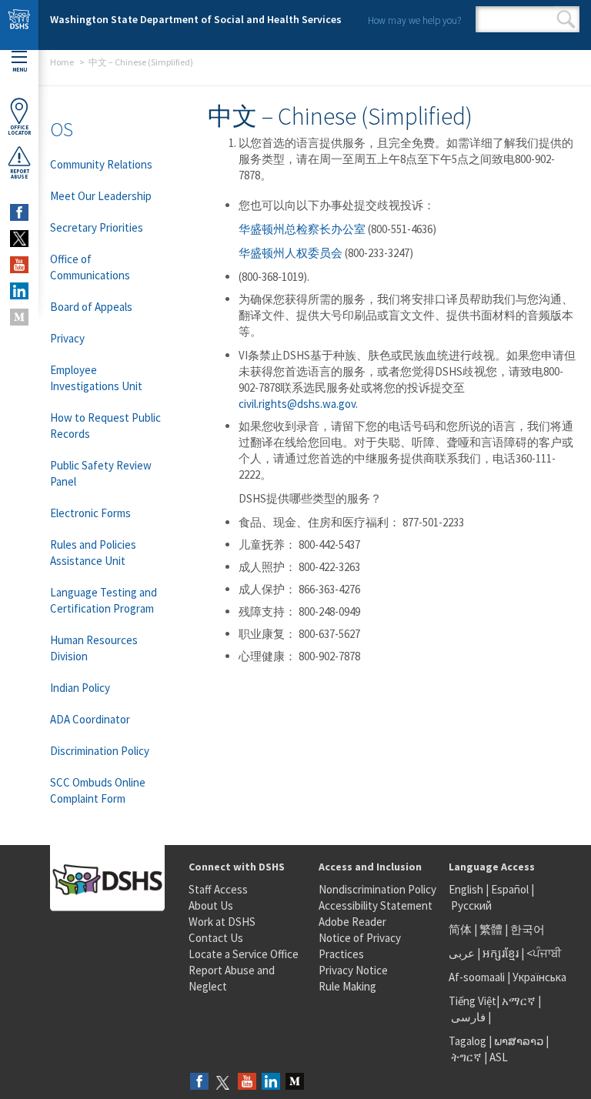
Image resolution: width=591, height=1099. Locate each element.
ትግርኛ (466, 1057)
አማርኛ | (521, 1001)
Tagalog (467, 1041)
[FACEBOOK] (19, 212)
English (467, 889)
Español (510, 889)
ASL (498, 1057)
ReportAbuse (19, 174)
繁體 (492, 929)
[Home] (19, 25)
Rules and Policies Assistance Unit (93, 552)
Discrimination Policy (99, 750)
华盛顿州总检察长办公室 (302, 229)
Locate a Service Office (244, 954)
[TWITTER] (19, 238)
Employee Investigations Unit (96, 377)
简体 (460, 929)
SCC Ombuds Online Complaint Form (97, 790)
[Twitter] (223, 1082)
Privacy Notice (353, 970)
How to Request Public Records (105, 425)
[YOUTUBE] (19, 265)
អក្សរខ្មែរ (500, 953)
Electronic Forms (90, 513)
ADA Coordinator (90, 719)
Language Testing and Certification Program (103, 600)
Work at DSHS (222, 921)
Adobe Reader (352, 921)
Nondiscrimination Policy (377, 889)
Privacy (67, 338)
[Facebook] (199, 1082)
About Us (211, 905)
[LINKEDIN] (19, 291)
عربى (462, 953)
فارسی (467, 1017)
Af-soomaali (477, 977)
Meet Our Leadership (101, 196)
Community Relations (101, 164)
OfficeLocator (19, 130)
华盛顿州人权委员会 (290, 253)
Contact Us (216, 937)
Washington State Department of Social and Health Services (196, 19)
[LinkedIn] (271, 1082)
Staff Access (218, 889)
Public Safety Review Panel (101, 473)
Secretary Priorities (96, 227)
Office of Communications (90, 267)
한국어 (527, 929)
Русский (471, 905)
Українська (539, 977)
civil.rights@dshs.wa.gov (297, 403)
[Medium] (295, 1082)
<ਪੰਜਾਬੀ (544, 953)
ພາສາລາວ (518, 1041)
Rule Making (347, 986)
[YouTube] (247, 1082)
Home (62, 62)
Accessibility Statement (375, 905)
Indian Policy (80, 687)
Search (566, 19)
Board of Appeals (91, 306)
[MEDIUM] (19, 317)
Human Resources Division (94, 648)
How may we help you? (414, 20)
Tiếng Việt (472, 1001)
